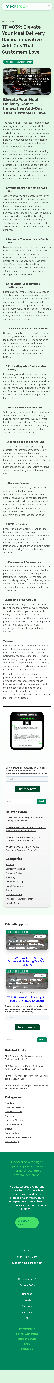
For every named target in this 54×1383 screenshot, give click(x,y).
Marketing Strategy (15, 882)
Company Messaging (15, 869)
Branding (10, 864)
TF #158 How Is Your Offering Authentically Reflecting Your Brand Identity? (27, 961)
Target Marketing (14, 894)
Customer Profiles (14, 873)
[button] (49, 6)
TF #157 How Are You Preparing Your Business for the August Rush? (27, 999)
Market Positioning (14, 886)
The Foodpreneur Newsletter (19, 899)
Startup (9, 890)
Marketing (10, 877)
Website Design (13, 903)
